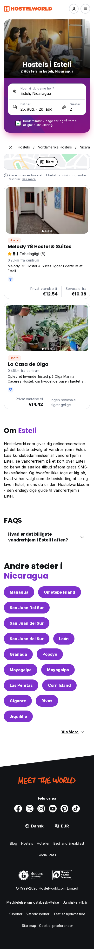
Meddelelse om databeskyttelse (33, 902)
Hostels (27, 843)
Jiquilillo (18, 716)
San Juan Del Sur (27, 607)
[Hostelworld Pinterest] (64, 808)
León (64, 638)
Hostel (14, 240)
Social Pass (47, 855)
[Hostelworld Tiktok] (76, 808)
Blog (13, 843)
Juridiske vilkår (75, 902)
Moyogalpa (21, 669)
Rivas (46, 700)
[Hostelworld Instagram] (41, 808)
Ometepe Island (59, 592)
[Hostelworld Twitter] (30, 808)
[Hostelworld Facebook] (18, 808)
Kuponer (16, 914)
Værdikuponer (37, 914)
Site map (29, 926)
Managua (19, 592)
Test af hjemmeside (70, 914)
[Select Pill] (74, 9)
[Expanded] (10, 147)
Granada (18, 654)
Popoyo (49, 654)
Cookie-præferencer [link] (56, 926)
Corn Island (59, 685)
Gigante (18, 700)
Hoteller (43, 843)
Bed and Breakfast (69, 843)
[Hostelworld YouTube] (53, 808)
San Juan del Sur (27, 623)
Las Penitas (21, 685)
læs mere (29, 179)
